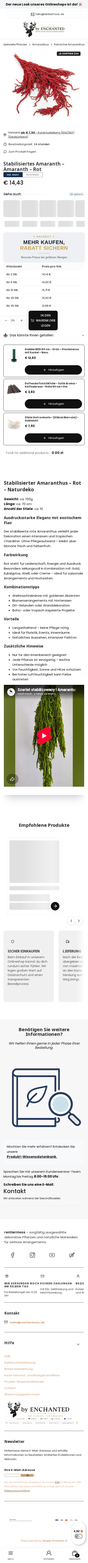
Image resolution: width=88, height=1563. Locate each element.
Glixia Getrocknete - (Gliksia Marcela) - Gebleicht (52, 419)
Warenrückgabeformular (22, 1394)
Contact (10, 1388)
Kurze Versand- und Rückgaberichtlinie (32, 1375)
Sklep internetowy (42, 1540)
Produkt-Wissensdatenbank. (32, 1156)
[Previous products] (71, 920)
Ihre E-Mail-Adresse (19, 1470)
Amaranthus (40, 44)
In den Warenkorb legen (46, 320)
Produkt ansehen (55, 906)
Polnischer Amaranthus (69, 44)
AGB (7, 1356)
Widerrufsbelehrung (18, 1369)
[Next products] (79, 920)
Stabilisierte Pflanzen (14, 44)
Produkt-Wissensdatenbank (24, 1382)
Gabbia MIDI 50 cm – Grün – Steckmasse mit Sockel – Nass (52, 351)
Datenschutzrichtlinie (17, 1490)
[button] (42, 1344)
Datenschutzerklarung (19, 1363)
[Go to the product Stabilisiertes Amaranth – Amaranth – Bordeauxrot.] (34, 865)
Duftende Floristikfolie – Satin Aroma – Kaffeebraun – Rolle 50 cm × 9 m (51, 385)
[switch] (78, 1536)
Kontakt (14, 1191)
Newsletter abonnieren (27, 1475)
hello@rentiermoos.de (49, 14)
